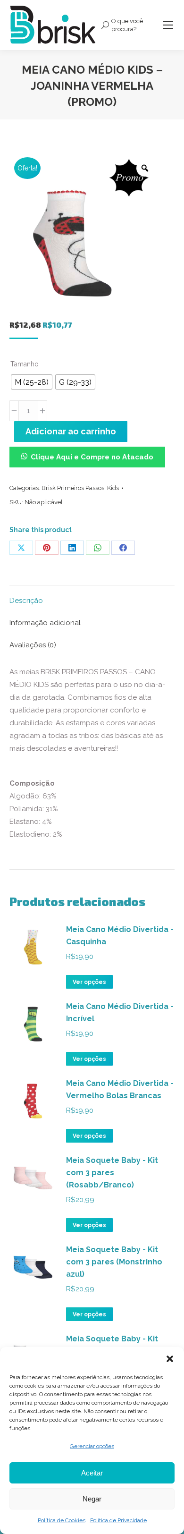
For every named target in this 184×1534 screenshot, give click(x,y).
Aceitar (92, 1473)
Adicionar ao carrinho (70, 431)
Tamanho (24, 364)
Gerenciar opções (92, 1446)
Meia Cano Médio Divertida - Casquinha (120, 935)
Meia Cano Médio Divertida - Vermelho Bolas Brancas (120, 1089)
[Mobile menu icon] (168, 25)
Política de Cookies (61, 1520)
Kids (113, 488)
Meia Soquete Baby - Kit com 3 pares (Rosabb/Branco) (112, 1172)
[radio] (31, 382)
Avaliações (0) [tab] (32, 645)
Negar (92, 1499)
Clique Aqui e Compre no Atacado (92, 457)
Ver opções (89, 982)
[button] (170, 1359)
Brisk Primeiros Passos (73, 488)
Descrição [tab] (26, 600)
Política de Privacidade (118, 1520)
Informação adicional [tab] (45, 623)
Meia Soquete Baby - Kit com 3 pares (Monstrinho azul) (114, 1262)
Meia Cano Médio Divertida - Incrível (120, 1012)
